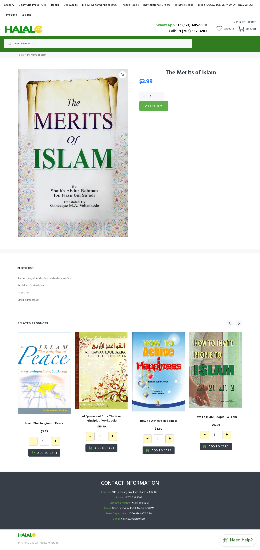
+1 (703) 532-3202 (192, 31)
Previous (229, 323)
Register (250, 22)
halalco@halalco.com (133, 519)
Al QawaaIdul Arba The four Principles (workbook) (101, 418)
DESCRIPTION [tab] (26, 268)
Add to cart (153, 106)
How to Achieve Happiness (158, 421)
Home (21, 55)
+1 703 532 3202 (133, 497)
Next (238, 323)
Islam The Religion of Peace (44, 423)
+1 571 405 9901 (140, 503)
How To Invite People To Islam (216, 417)
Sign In (237, 22)
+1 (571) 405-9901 (192, 25)
